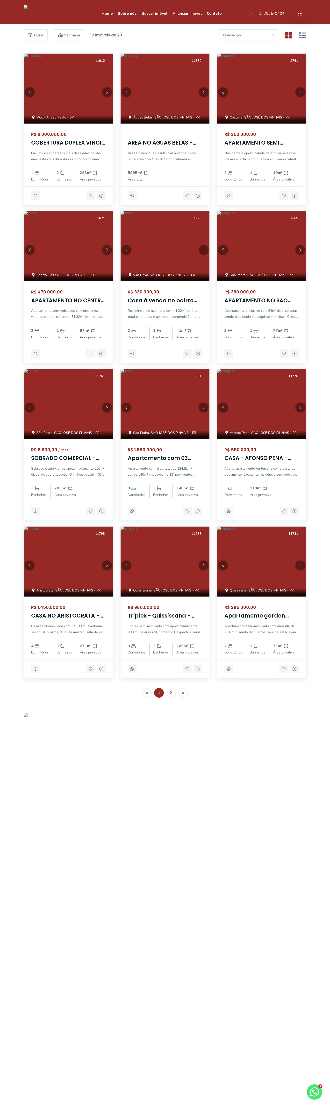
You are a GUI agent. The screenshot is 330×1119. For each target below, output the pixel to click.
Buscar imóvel (155, 13)
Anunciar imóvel (187, 13)
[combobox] (248, 35)
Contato (214, 13)
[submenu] (300, 13)
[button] (30, 92)
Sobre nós (127, 13)
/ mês (63, 450)
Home (107, 13)
